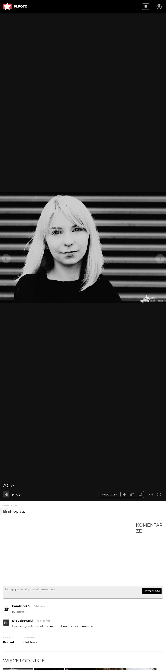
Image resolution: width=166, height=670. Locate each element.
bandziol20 (21, 606)
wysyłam (152, 591)
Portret (8, 642)
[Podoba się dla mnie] (132, 494)
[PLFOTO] (15, 6)
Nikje (16, 494)
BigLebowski (22, 621)
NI (6, 494)
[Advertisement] (69, 552)
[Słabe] (140, 494)
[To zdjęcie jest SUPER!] (124, 494)
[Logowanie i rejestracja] (159, 7)
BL (6, 623)
